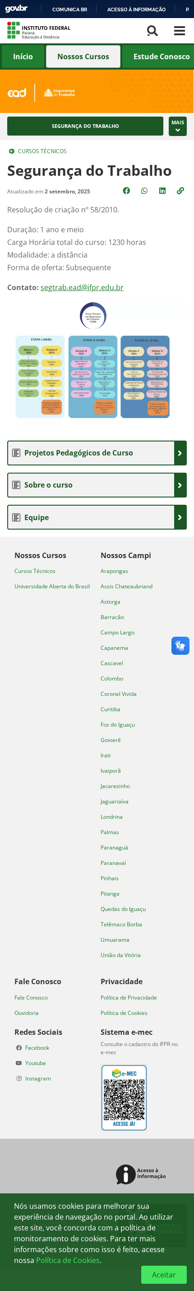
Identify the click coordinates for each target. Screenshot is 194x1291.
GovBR (16, 9)
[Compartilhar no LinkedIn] (163, 190)
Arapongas (114, 571)
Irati (106, 755)
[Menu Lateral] (179, 30)
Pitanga (110, 893)
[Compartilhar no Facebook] (127, 190)
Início (23, 56)
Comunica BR (69, 9)
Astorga (110, 602)
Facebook (37, 1048)
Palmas (110, 832)
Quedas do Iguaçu (123, 909)
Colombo (112, 678)
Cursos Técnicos (42, 151)
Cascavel (112, 663)
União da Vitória (121, 955)
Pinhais (110, 878)
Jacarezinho (115, 786)
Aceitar (164, 1275)
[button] (181, 190)
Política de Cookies (124, 1013)
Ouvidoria (26, 1013)
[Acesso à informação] (142, 1175)
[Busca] (152, 30)
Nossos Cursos (83, 56)
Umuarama (115, 940)
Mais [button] (177, 122)
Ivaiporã (111, 771)
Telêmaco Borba (121, 924)
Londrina (112, 817)
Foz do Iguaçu (118, 724)
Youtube (35, 1063)
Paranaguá (114, 847)
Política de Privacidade (129, 997)
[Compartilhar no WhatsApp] (145, 190)
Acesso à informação (136, 9)
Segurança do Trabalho (85, 126)
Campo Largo (117, 632)
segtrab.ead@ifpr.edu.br (82, 287)
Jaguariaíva (115, 801)
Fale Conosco (31, 997)
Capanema (114, 648)
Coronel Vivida (119, 694)
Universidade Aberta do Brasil (52, 586)
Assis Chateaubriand (126, 586)
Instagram (38, 1078)
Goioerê (111, 740)
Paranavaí (113, 863)
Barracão (112, 617)
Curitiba (110, 709)
